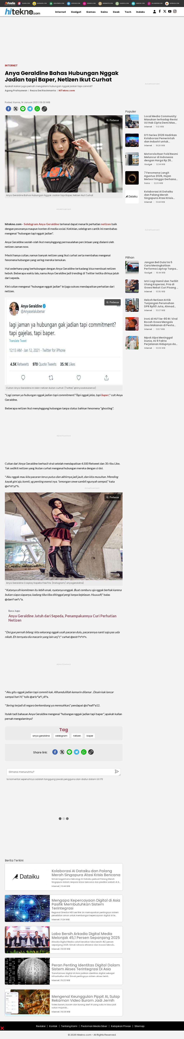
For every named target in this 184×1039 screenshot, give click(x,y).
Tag (63, 730)
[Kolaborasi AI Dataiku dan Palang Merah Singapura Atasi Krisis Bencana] (27, 888)
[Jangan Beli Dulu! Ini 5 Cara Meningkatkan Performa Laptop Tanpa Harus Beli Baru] (132, 272)
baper (105, 395)
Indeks (140, 12)
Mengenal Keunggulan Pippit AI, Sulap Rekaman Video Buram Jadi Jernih (86, 998)
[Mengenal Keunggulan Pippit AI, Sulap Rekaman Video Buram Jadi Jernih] (27, 1014)
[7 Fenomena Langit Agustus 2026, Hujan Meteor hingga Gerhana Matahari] (132, 182)
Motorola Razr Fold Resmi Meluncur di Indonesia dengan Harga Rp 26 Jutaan (161, 157)
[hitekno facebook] (159, 12)
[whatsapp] (37, 110)
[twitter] (15, 110)
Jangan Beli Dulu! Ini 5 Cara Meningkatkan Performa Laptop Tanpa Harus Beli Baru (160, 265)
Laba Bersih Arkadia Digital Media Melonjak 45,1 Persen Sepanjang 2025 (86, 936)
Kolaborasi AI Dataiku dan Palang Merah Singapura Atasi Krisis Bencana (86, 873)
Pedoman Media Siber (94, 1026)
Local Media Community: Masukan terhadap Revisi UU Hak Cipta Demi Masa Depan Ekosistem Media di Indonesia (161, 119)
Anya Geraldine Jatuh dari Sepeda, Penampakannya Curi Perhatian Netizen (62, 618)
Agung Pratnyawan (16, 90)
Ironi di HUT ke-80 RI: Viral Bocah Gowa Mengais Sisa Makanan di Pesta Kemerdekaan (161, 322)
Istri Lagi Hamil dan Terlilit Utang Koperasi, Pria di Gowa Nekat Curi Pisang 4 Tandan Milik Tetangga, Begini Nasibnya (161, 284)
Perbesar (114, 120)
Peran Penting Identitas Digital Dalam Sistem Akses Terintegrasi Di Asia (86, 967)
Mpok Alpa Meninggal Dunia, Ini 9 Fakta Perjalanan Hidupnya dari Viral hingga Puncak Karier (161, 341)
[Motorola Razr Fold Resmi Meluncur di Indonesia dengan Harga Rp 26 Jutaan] (132, 164)
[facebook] (8, 110)
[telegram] (30, 110)
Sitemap (139, 1026)
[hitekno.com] (22, 14)
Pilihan (129, 257)
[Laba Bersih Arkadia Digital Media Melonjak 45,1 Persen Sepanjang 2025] (27, 951)
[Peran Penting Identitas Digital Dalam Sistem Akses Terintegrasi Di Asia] (27, 982)
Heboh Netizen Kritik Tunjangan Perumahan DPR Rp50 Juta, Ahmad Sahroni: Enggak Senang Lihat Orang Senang (160, 303)
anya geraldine (41, 735)
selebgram (61, 735)
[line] (22, 110)
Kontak (53, 1026)
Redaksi (40, 1026)
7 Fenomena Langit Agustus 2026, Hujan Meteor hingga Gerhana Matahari (160, 176)
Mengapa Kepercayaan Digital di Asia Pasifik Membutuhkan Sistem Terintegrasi (86, 904)
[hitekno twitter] (164, 12)
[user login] (154, 13)
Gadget (76, 12)
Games (91, 12)
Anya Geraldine (49, 224)
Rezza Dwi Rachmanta (43, 90)
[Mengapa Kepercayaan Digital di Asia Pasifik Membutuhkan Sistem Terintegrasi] (27, 920)
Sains (104, 12)
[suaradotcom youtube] (169, 12)
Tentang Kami (69, 1026)
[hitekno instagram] (174, 12)
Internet (60, 12)
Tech (128, 12)
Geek (116, 12)
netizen (106, 224)
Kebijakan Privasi (121, 1026)
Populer (130, 111)
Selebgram (31, 224)
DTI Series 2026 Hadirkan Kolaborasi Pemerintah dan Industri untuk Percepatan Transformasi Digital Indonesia (160, 138)
